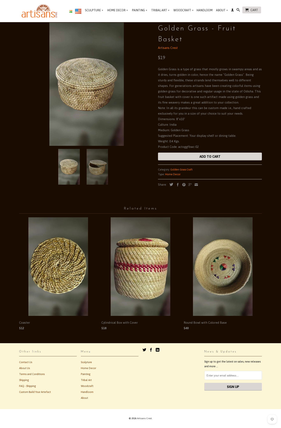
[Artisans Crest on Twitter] (144, 350)
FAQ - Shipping (27, 386)
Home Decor (117, 10)
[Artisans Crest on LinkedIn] (157, 350)
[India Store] (70, 11)
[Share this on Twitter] (170, 184)
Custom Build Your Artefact (35, 391)
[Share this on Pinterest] (183, 184)
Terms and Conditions (32, 374)
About (222, 10)
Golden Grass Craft (181, 169)
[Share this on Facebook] (176, 184)
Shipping (24, 380)
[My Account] (232, 10)
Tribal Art (160, 10)
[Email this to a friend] (195, 184)
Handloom (204, 10)
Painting (139, 10)
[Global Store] (78, 12)
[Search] (238, 10)
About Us (24, 368)
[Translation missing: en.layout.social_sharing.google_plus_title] (189, 184)
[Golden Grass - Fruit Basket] (86, 84)
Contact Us (25, 362)
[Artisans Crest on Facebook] (151, 350)
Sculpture (94, 10)
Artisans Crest (168, 47)
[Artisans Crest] (40, 11)
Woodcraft (183, 10)
